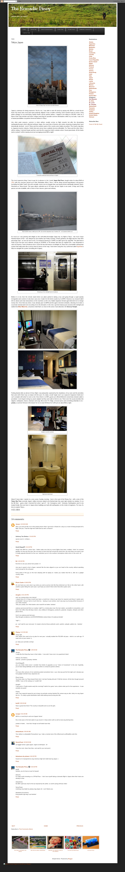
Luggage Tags (90, 850)
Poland (91, 93)
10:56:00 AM (27, 742)
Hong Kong (92, 72)
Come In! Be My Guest (95, 124)
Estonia (91, 65)
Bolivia (91, 49)
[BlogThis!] (14, 510)
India (90, 74)
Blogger (70, 858)
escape (18, 714)
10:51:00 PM (25, 595)
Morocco (92, 86)
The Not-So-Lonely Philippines (38, 850)
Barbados (92, 47)
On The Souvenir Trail (73, 850)
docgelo (18, 595)
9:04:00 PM (34, 767)
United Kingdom (94, 113)
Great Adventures (47, 29)
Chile (90, 56)
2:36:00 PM (32, 536)
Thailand (92, 110)
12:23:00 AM (24, 632)
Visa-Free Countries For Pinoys (20, 851)
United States (93, 115)
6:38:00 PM (27, 582)
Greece (91, 70)
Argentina (92, 44)
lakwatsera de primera (22, 756)
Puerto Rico (92, 95)
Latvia (91, 81)
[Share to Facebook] (17, 510)
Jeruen (18, 524)
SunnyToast (19, 742)
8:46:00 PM (33, 756)
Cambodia (92, 53)
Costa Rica (92, 58)
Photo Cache (20, 582)
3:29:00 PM (21, 561)
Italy (90, 76)
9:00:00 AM (23, 703)
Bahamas (92, 45)
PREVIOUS (80, 826)
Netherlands (93, 88)
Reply (17, 531)
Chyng (18, 632)
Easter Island (93, 61)
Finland (91, 67)
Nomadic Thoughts (85, 29)
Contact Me (26, 33)
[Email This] (12, 510)
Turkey (91, 111)
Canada (91, 54)
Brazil (91, 51)
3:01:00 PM (28, 547)
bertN (17, 703)
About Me (33, 29)
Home (24, 29)
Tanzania (92, 108)
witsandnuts (19, 731)
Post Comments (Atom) (26, 829)
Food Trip (60, 29)
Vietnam (91, 117)
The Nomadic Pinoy (30, 8)
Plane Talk (71, 29)
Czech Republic (94, 60)
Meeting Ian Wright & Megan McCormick (55, 851)
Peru (90, 90)
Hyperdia (79, 246)
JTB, (12, 182)
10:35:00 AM (24, 524)
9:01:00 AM (24, 714)
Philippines (92, 92)
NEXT (13, 826)
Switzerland (92, 106)
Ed (16, 561)
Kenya (91, 79)
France (91, 69)
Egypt (91, 63)
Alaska (91, 42)
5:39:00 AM (34, 650)
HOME (46, 826)
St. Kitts (91, 101)
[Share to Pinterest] (19, 510)
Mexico (91, 85)
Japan (91, 77)
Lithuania (92, 83)
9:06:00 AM (27, 731)
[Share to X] (15, 510)
